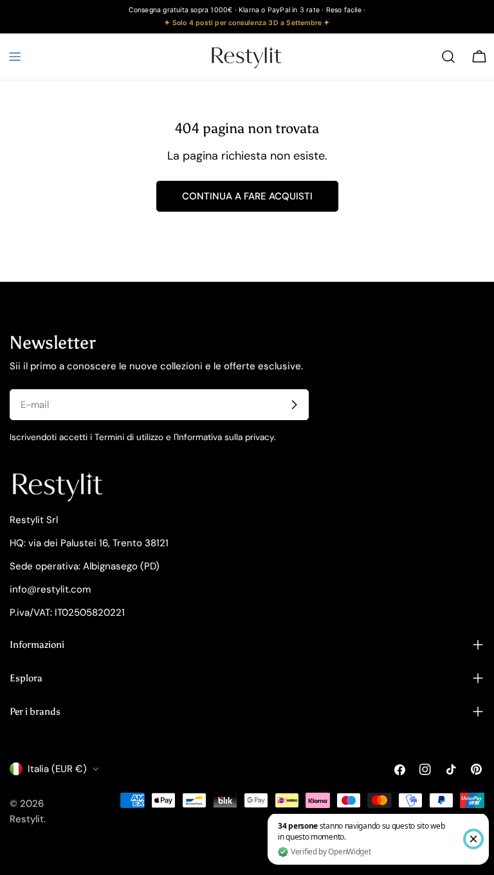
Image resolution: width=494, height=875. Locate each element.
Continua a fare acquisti (247, 196)
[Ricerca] (448, 56)
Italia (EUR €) (57, 768)
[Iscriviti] (293, 404)
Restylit (27, 819)
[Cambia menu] (15, 56)
